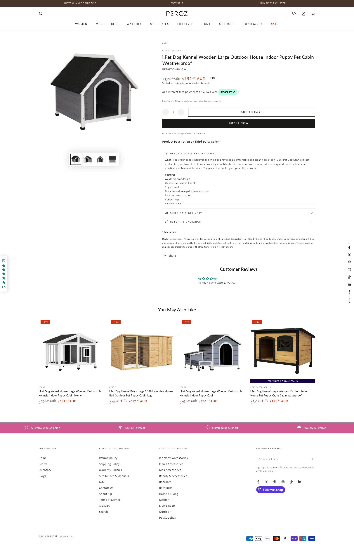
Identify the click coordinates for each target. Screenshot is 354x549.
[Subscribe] (313, 459)
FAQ (101, 482)
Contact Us (106, 488)
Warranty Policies (110, 470)
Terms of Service (110, 500)
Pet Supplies (167, 518)
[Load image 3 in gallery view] (100, 159)
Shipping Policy (109, 464)
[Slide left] (65, 159)
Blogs (42, 476)
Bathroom (165, 488)
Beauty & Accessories (173, 476)
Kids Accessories (170, 470)
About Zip (105, 494)
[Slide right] (123, 159)
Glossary (104, 506)
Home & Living (168, 494)
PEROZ (50, 536)
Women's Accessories (173, 458)
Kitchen (164, 500)
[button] (41, 14)
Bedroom (165, 482)
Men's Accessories (171, 464)
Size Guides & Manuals (114, 476)
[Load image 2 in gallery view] (87, 159)
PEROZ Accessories (172, 51)
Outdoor (164, 512)
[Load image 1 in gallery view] (75, 159)
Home (165, 43)
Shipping (181, 83)
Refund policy (108, 458)
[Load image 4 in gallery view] (112, 159)
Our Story (45, 470)
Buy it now (239, 123)
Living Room (167, 506)
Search (43, 464)
